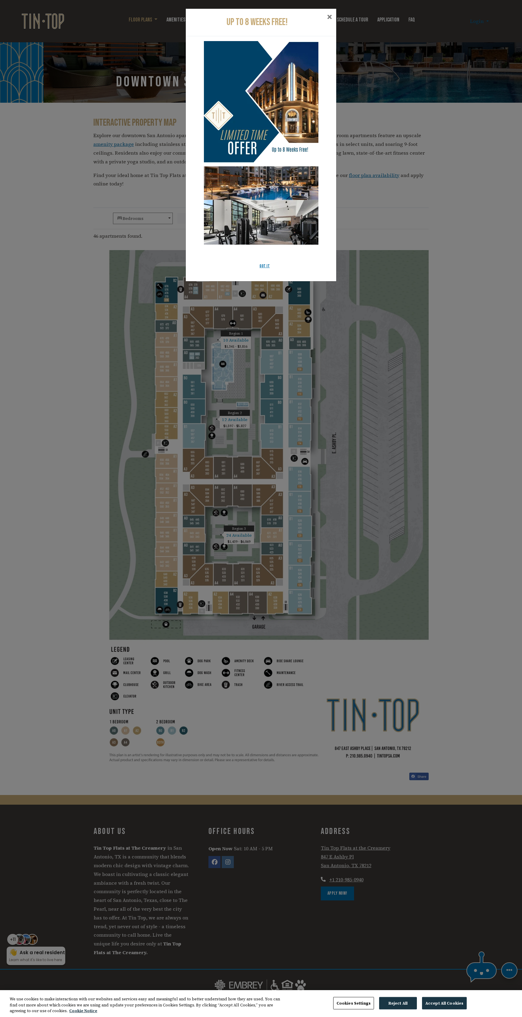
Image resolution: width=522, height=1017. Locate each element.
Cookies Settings (354, 1003)
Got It (264, 266)
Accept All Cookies (444, 1003)
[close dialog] (329, 17)
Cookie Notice (83, 1010)
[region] (261, 1003)
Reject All (398, 1003)
